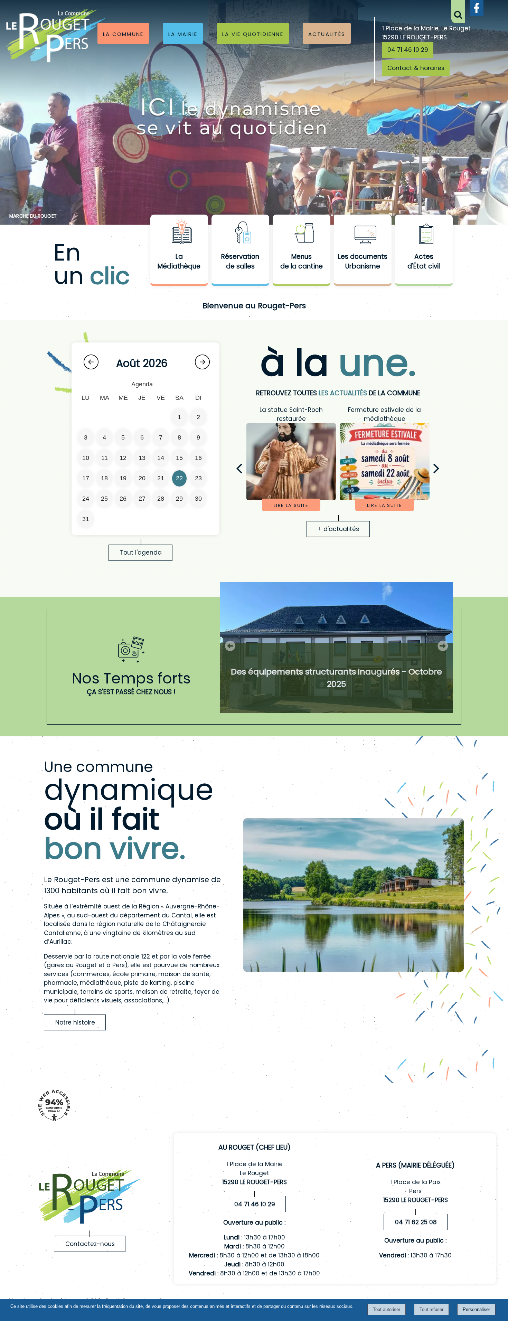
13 (142, 457)
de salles (240, 266)
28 (160, 498)
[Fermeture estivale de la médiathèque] (284, 461)
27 (142, 498)
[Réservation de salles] (240, 233)
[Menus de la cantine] (301, 233)
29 (179, 498)
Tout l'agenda (141, 552)
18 (104, 478)
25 (104, 498)
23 (198, 478)
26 (123, 498)
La (179, 256)
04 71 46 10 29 (407, 50)
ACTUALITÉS (326, 33)
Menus (301, 256)
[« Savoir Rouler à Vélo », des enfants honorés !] (377, 461)
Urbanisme (362, 266)
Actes (423, 256)
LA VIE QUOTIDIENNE (252, 33)
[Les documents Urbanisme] (363, 233)
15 (179, 457)
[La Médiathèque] (179, 233)
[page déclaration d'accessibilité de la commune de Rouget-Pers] (54, 1125)
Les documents (362, 256)
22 (179, 478)
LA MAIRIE (182, 33)
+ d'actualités (338, 529)
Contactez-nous (90, 1244)
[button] (458, 11)
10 (85, 457)
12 (123, 457)
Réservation (240, 256)
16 (198, 457)
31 (85, 519)
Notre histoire (75, 1022)
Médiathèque (179, 266)
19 (123, 478)
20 (142, 478)
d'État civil (423, 266)
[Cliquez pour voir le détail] (336, 647)
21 (160, 478)
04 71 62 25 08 (416, 1222)
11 (104, 457)
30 (198, 498)
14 (160, 457)
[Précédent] (239, 468)
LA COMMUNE (123, 33)
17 (85, 478)
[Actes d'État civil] (424, 233)
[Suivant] (436, 468)
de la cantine (301, 266)
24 (85, 498)
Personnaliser (476, 1309)
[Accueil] (56, 35)
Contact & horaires (415, 68)
